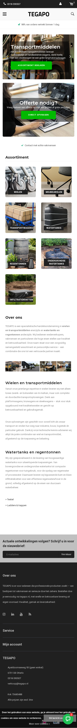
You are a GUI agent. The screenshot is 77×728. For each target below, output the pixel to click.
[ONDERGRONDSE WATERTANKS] (56, 253)
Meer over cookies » (39, 724)
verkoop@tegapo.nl (18, 683)
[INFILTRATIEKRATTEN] (20, 289)
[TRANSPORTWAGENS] (20, 217)
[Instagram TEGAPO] (4, 614)
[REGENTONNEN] (20, 253)
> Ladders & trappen (16, 505)
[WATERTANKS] (56, 217)
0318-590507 (13, 4)
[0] (71, 4)
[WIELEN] (20, 181)
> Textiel (9, 499)
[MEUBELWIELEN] (56, 181)
